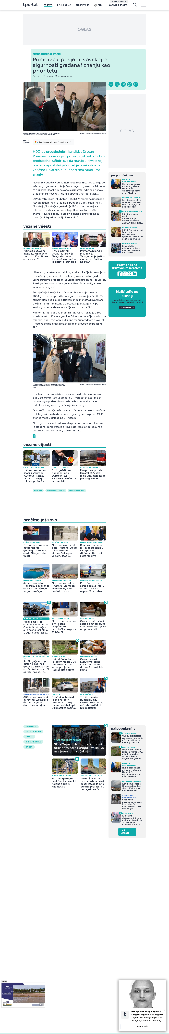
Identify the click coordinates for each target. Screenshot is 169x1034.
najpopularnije (123, 729)
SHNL (101, 5)
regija (29, 737)
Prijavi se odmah (127, 307)
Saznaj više (142, 1026)
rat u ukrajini (33, 732)
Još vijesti (125, 832)
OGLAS (84, 29)
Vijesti (48, 5)
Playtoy (123, 1)
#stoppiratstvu (118, 5)
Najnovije (82, 5)
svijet (29, 747)
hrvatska (38, 490)
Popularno (64, 5)
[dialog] (142, 1005)
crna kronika (33, 742)
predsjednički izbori (56, 490)
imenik (114, 1)
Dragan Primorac (76, 490)
